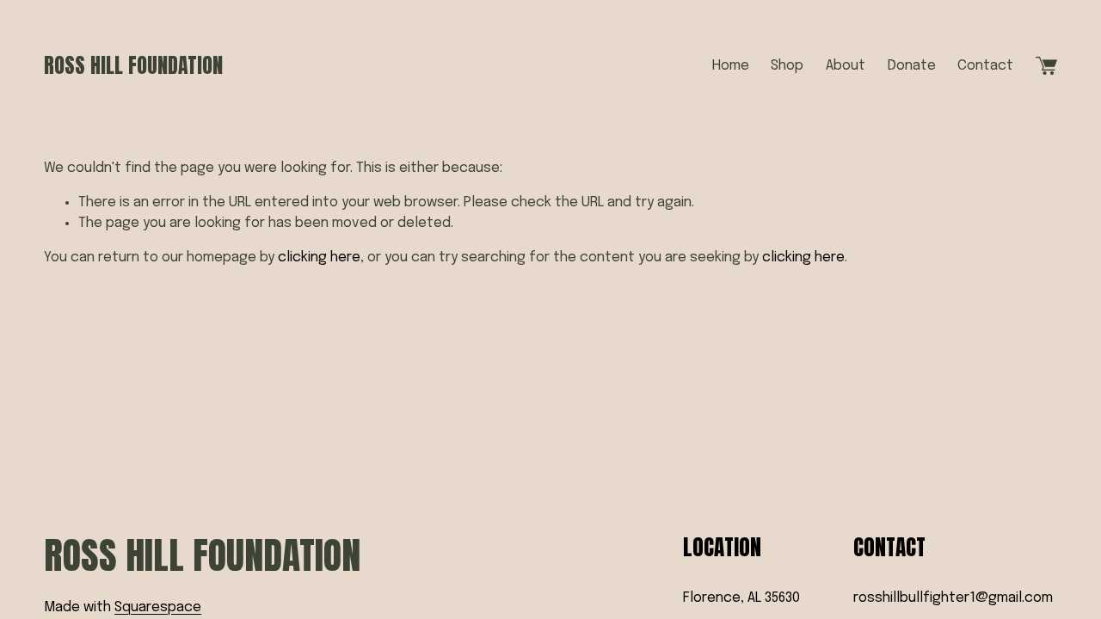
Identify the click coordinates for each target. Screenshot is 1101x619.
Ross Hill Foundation (133, 65)
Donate (912, 65)
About (845, 65)
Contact (985, 65)
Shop (787, 65)
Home (730, 65)
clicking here (319, 257)
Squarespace (157, 607)
